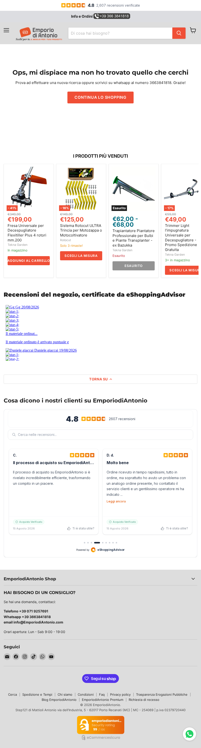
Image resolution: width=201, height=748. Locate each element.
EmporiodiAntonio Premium (102, 700)
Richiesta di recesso (144, 700)
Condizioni (86, 694)
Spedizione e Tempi (37, 694)
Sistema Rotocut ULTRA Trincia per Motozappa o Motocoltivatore (81, 230)
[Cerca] (179, 33)
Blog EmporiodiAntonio (59, 700)
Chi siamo (65, 694)
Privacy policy (120, 694)
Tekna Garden (17, 245)
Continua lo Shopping (100, 97)
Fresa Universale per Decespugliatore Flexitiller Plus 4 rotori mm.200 (27, 232)
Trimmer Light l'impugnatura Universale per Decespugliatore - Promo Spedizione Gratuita (181, 237)
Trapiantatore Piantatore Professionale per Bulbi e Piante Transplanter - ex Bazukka (134, 238)
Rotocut (65, 240)
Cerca (12, 694)
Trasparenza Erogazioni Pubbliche (162, 694)
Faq (102, 694)
